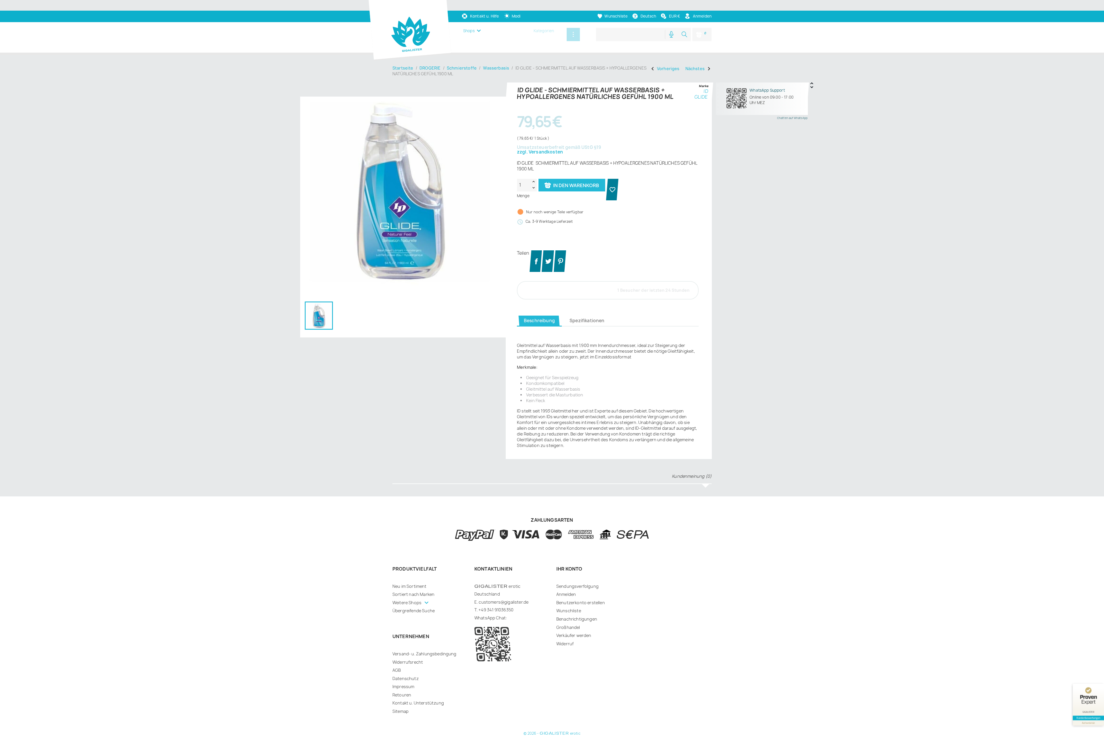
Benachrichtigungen (576, 619)
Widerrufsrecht (407, 662)
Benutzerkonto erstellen (580, 602)
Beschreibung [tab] (539, 321)
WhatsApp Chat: (490, 618)
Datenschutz (405, 678)
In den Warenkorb (575, 185)
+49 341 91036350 (495, 610)
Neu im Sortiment (409, 586)
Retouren (401, 695)
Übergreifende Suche (413, 610)
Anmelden (566, 594)
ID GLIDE (701, 94)
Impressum (403, 686)
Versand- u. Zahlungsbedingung (424, 653)
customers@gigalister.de (503, 602)
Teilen (536, 261)
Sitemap (400, 711)
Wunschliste (568, 610)
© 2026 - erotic (552, 733)
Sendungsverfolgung (577, 586)
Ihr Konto (569, 569)
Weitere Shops (407, 602)
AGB (396, 670)
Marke (704, 86)
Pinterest (560, 261)
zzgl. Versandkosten (540, 152)
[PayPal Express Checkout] (613, 189)
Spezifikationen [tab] (587, 321)
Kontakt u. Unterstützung (418, 703)
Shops (469, 30)
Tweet (548, 261)
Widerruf (565, 643)
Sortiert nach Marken (413, 594)
